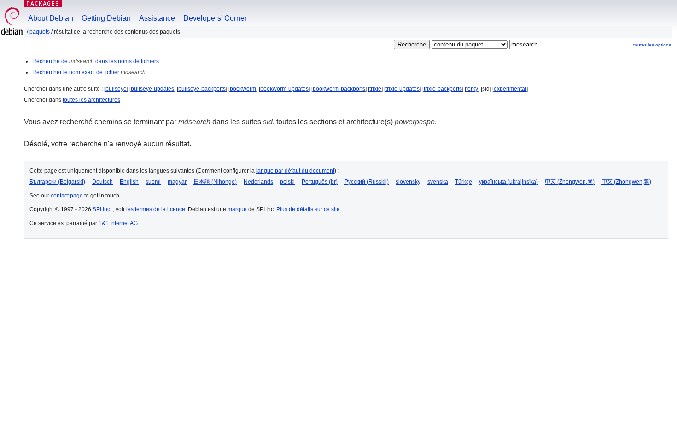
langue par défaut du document (295, 171)
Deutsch (102, 182)
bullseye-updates (152, 89)
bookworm (243, 89)
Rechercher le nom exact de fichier (89, 72)
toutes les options (652, 44)
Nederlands (258, 182)
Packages (42, 3)
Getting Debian (106, 18)
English (129, 182)
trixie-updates (402, 89)
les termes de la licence (155, 209)
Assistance (157, 18)
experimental (510, 89)
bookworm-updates (284, 89)
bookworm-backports (339, 89)
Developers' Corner (215, 18)
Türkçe (463, 182)
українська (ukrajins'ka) (508, 182)
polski (287, 182)
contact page (67, 195)
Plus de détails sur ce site (308, 209)
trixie (375, 89)
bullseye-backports (202, 89)
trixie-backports (443, 89)
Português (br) (320, 182)
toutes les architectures (91, 100)
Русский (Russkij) (366, 182)
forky (472, 89)
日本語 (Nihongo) (215, 182)
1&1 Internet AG (118, 223)
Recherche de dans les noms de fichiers (95, 61)
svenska (437, 182)
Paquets (39, 32)
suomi (153, 182)
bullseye (116, 89)
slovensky (408, 182)
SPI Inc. (102, 209)
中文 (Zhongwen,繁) (626, 182)
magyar (177, 182)
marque (237, 209)
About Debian (50, 18)
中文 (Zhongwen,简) (570, 182)
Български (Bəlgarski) (57, 182)
